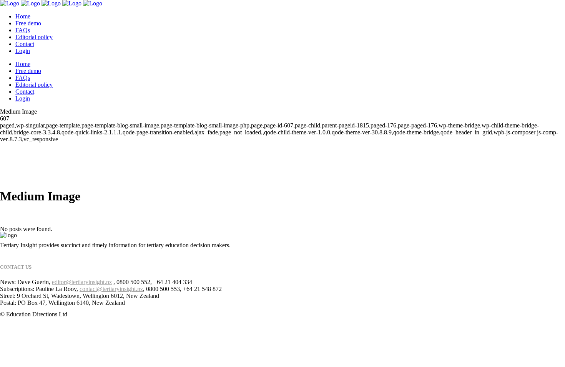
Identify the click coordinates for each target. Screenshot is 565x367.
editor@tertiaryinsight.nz (82, 282)
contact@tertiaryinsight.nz (111, 289)
